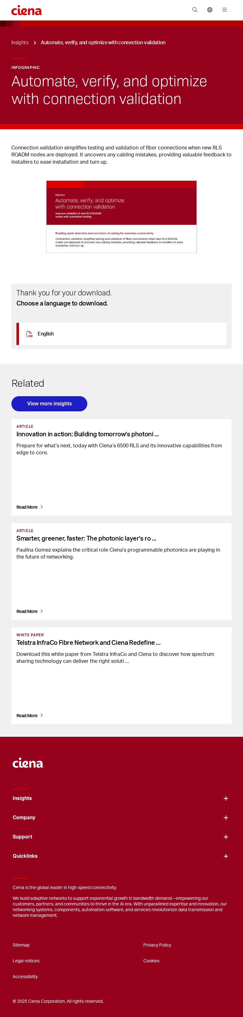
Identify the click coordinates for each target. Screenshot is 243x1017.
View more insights (49, 403)
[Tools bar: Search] (195, 10)
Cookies (151, 961)
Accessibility (25, 977)
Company (24, 817)
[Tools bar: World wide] (210, 10)
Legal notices (26, 961)
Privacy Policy (157, 945)
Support (22, 836)
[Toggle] (225, 798)
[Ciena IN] (28, 759)
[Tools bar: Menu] (223, 10)
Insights (19, 42)
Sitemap (21, 945)
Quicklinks (25, 856)
